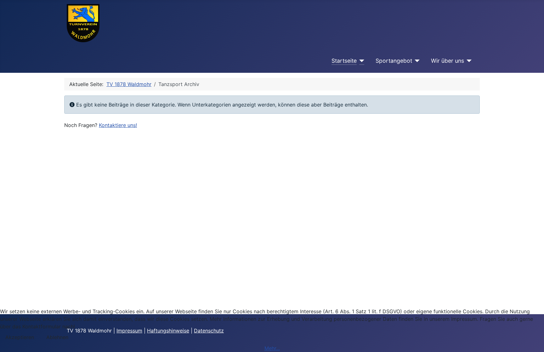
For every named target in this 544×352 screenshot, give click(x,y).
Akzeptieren (19, 337)
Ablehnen (57, 337)
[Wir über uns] (468, 61)
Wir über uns (447, 60)
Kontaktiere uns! (118, 125)
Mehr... (272, 348)
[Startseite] (361, 61)
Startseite (344, 60)
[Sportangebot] (416, 61)
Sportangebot (394, 60)
